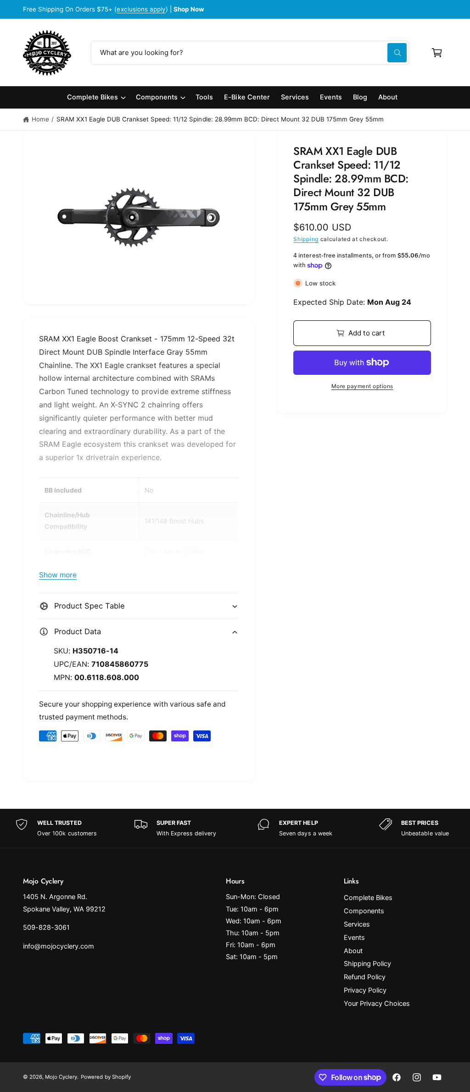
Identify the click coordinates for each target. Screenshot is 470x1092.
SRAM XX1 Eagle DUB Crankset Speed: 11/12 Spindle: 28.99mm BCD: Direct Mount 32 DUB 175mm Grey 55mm (220, 119)
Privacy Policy (365, 990)
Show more (58, 575)
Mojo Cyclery (61, 1077)
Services (357, 924)
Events (354, 937)
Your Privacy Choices (377, 1003)
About (353, 951)
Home (40, 119)
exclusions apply (141, 9)
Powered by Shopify (105, 1077)
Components (364, 911)
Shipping (306, 239)
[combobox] (250, 53)
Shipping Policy (367, 964)
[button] (437, 53)
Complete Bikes (368, 898)
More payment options (362, 386)
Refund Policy (365, 977)
